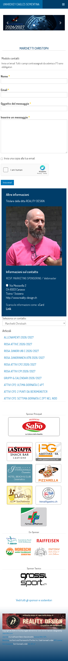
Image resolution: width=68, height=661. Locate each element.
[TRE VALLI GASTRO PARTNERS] (48, 486)
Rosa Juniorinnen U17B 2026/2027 (24, 357)
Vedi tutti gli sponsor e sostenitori (34, 600)
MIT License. (58, 640)
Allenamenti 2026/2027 (19, 337)
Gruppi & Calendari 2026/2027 (22, 378)
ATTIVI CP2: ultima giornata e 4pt (24, 385)
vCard (41, 304)
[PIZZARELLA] (48, 464)
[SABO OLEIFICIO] (34, 427)
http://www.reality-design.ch (21, 297)
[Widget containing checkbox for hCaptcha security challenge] (25, 170)
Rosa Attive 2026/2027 (18, 344)
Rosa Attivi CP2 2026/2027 (20, 364)
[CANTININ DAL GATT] (47, 548)
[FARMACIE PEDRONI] (34, 508)
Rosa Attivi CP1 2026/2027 (19, 371)
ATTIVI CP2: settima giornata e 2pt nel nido (30, 398)
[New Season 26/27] (34, 22)
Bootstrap (5, 640)
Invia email (7, 182)
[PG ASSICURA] (48, 442)
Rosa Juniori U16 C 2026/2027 (21, 351)
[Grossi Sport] (34, 573)
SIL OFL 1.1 (31, 644)
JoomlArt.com (7, 633)
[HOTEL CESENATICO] (20, 464)
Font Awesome (7, 644)
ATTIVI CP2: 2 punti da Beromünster (25, 391)
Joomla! (5, 637)
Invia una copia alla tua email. (19, 158)
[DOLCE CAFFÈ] (20, 486)
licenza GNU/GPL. (40, 637)
